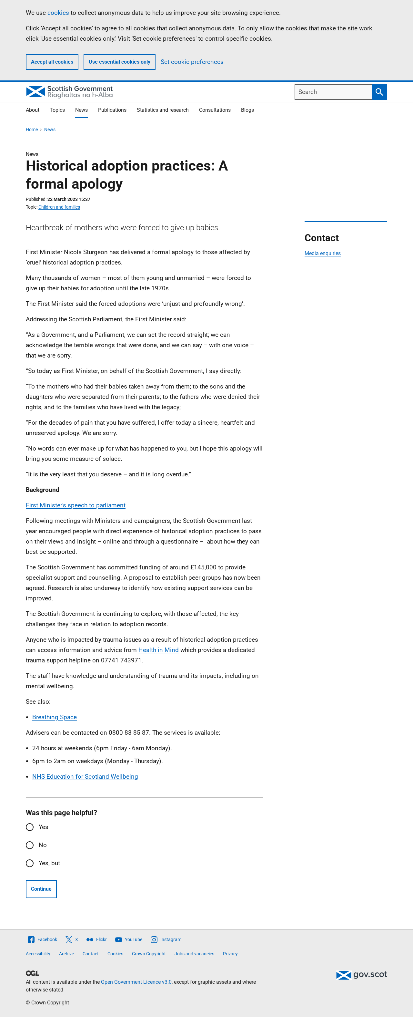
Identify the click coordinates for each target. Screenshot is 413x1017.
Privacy (230, 953)
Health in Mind (158, 650)
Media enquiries (323, 253)
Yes (43, 827)
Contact (91, 953)
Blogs (247, 110)
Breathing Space (54, 717)
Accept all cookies (52, 62)
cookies (58, 12)
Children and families (59, 207)
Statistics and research (163, 110)
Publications (112, 110)
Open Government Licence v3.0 (136, 982)
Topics (57, 110)
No (43, 845)
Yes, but (49, 863)
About (32, 110)
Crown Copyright (149, 953)
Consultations (215, 110)
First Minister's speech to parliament (76, 505)
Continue (41, 889)
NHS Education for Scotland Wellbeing (85, 776)
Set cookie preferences (192, 62)
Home (32, 129)
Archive (66, 953)
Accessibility (38, 953)
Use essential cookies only (119, 62)
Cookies (115, 953)
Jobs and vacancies (194, 953)
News (81, 110)
